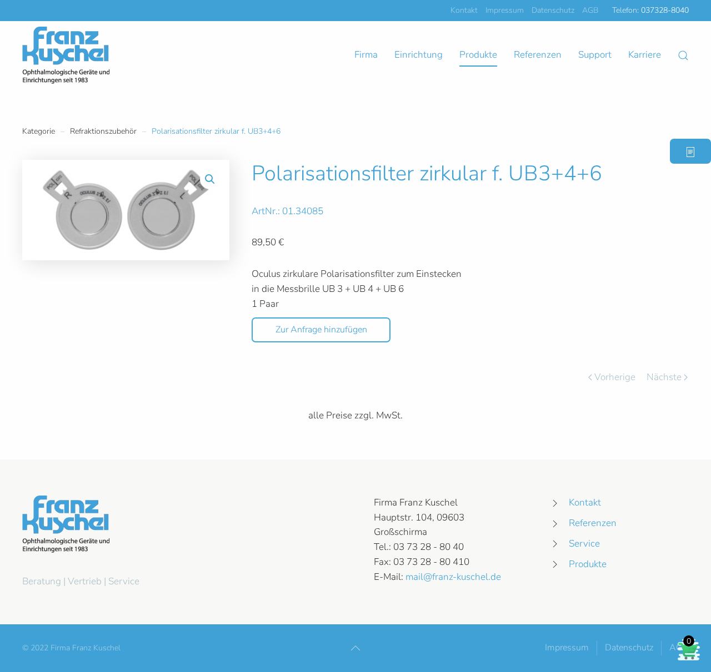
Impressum (504, 10)
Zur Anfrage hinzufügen (321, 330)
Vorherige (614, 377)
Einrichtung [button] (418, 54)
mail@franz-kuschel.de (453, 576)
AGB (590, 10)
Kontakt (464, 10)
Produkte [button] (478, 54)
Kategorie (38, 131)
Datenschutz (553, 10)
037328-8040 (665, 10)
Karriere (644, 54)
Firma (366, 54)
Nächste (664, 377)
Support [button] (595, 54)
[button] (683, 55)
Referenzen (538, 54)
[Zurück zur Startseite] (65, 55)
